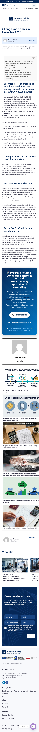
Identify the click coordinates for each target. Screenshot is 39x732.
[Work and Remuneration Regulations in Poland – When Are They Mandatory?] (15, 565)
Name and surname (11, 622)
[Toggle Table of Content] (33, 58)
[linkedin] (3, 682)
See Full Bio (18, 361)
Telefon (24, 622)
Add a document (8, 718)
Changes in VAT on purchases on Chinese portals (20, 68)
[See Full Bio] (24, 361)
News (23, 8)
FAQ (3, 697)
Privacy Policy (7, 729)
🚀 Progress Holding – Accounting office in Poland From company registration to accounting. (18, 77)
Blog (17, 8)
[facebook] (6, 682)
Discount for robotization (13, 70)
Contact (5, 707)
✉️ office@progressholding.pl (19, 322)
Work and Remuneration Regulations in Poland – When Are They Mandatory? (14, 578)
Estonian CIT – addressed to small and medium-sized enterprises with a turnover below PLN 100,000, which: (19, 63)
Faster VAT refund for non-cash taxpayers (18, 72)
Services (5, 703)
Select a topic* (8, 615)
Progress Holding (7, 8)
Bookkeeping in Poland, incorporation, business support (19, 692)
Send (30, 636)
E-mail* (24, 617)
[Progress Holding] (8, 5)
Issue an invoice (7, 715)
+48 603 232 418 (12, 1)
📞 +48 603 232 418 (19, 315)
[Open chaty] (33, 726)
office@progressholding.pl (25, 1)
